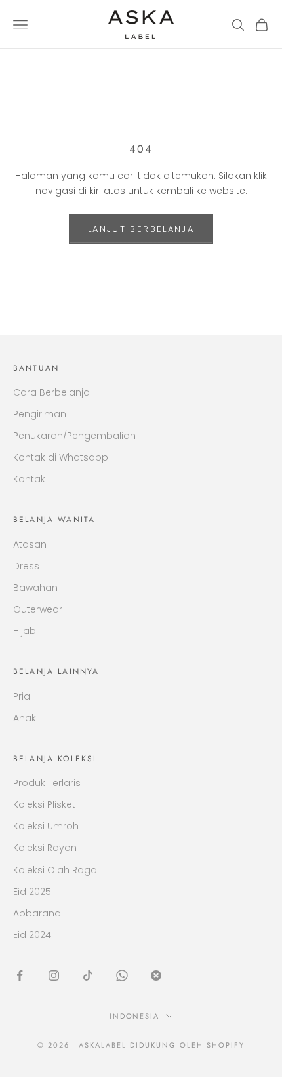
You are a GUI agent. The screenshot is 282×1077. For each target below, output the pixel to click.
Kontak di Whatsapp (60, 457)
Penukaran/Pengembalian (74, 435)
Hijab (24, 630)
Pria (21, 696)
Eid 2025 (32, 891)
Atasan (30, 544)
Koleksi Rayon (45, 847)
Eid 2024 (32, 934)
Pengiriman (39, 414)
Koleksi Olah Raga (55, 870)
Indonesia (135, 1016)
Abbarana (37, 913)
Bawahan (35, 587)
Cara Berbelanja (51, 392)
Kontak (29, 478)
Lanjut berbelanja (141, 229)
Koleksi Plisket (44, 804)
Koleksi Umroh (46, 826)
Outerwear (37, 609)
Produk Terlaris (47, 782)
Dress (26, 566)
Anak (24, 718)
